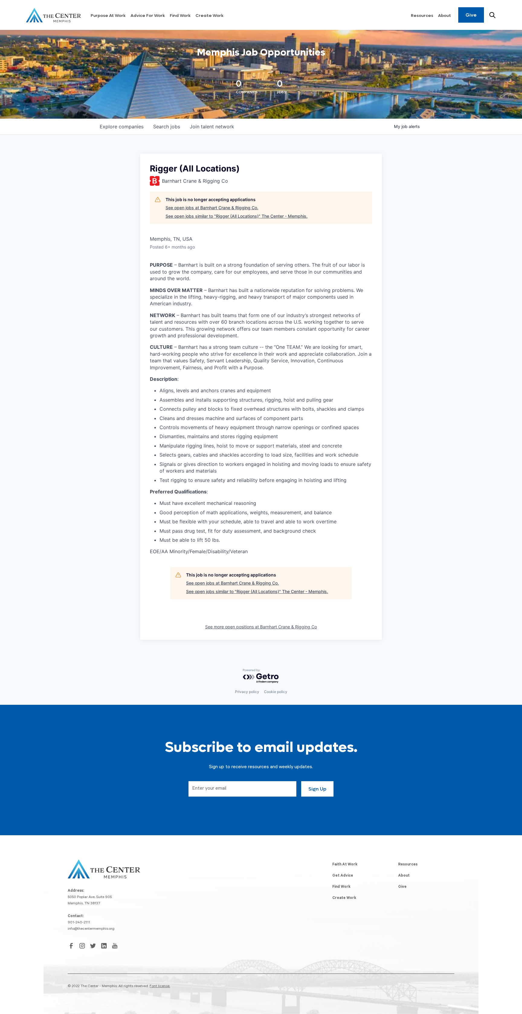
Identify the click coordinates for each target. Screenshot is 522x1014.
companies (121, 127)
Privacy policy (247, 691)
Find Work (180, 15)
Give (471, 15)
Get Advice (342, 876)
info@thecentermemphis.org (91, 929)
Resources (422, 15)
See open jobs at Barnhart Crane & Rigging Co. (212, 207)
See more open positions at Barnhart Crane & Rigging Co (261, 626)
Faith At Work (344, 865)
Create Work (209, 15)
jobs (166, 127)
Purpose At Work (108, 15)
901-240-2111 (79, 923)
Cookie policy (275, 691)
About (444, 15)
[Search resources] (492, 15)
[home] (53, 15)
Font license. (160, 986)
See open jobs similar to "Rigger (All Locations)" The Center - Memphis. (237, 216)
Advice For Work (147, 15)
